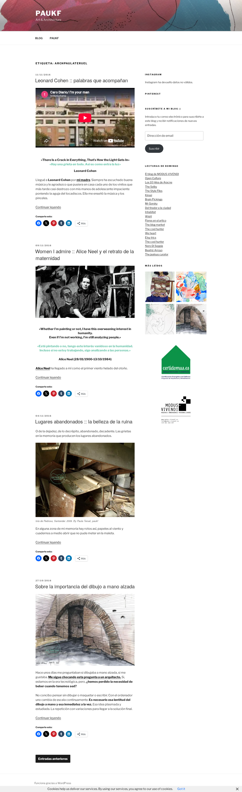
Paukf (49, 13)
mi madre (83, 180)
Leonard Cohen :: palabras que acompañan (81, 80)
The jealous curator (156, 254)
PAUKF (54, 38)
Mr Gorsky (151, 203)
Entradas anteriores (53, 758)
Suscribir (154, 148)
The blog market (155, 224)
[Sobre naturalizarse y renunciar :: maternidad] (160, 319)
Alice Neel (43, 368)
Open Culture (153, 178)
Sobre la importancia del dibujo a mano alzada (85, 586)
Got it (181, 789)
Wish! (148, 216)
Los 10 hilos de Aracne (158, 182)
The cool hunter (154, 229)
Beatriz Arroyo (153, 250)
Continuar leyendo (48, 207)
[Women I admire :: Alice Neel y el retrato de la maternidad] (160, 287)
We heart (150, 233)
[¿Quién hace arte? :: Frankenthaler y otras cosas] (191, 287)
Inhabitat (150, 212)
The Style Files (153, 190)
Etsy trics (150, 237)
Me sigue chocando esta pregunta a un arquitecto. (84, 677)
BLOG (39, 38)
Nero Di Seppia (154, 245)
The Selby (151, 186)
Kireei (148, 195)
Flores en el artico (155, 220)
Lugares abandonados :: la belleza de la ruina (83, 421)
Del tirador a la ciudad (158, 207)
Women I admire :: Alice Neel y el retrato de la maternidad (84, 254)
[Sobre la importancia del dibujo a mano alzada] (191, 319)
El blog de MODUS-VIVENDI (162, 173)
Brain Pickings (153, 199)
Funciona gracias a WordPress (52, 783)
